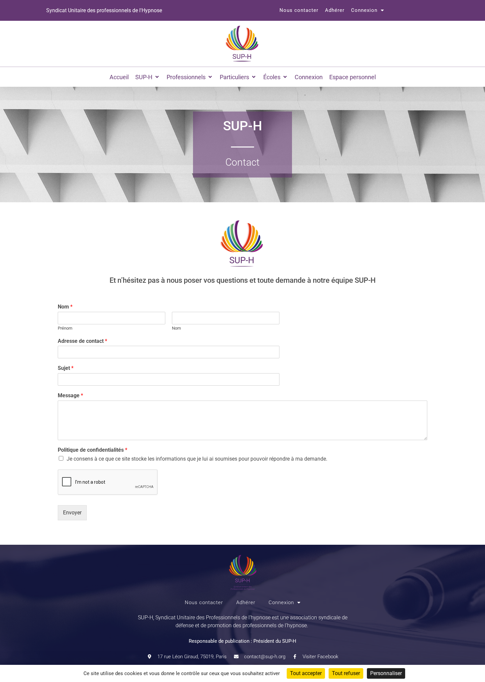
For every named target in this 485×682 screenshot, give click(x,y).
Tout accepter (306, 673)
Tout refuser (346, 673)
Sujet (66, 368)
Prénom (65, 328)
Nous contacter (298, 10)
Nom (65, 307)
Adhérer (334, 10)
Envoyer (72, 512)
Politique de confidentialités (92, 450)
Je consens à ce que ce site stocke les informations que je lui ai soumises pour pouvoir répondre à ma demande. (197, 459)
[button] (147, 77)
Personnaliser (386, 673)
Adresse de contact (82, 341)
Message (70, 395)
